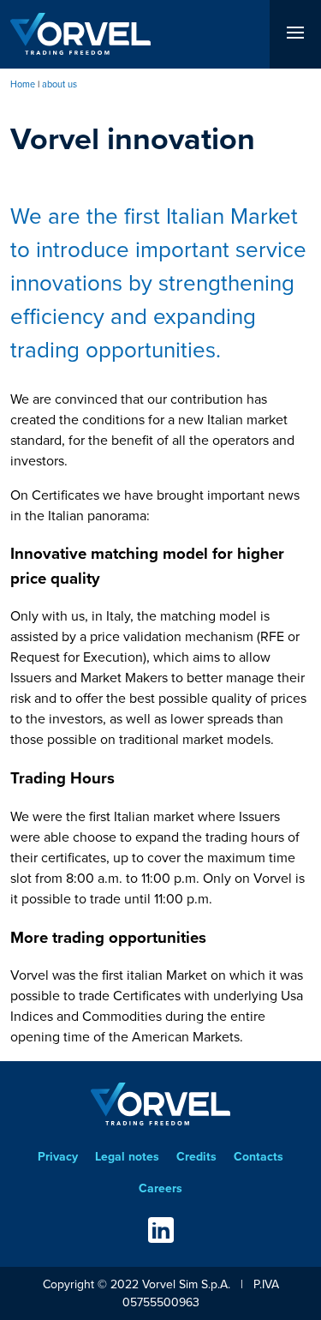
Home (22, 84)
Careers (160, 1188)
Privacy (58, 1157)
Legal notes (127, 1157)
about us (59, 84)
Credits (196, 1157)
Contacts (258, 1157)
